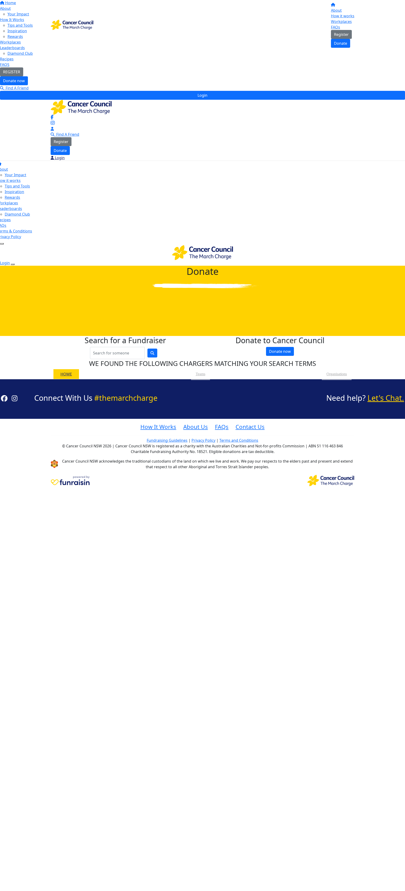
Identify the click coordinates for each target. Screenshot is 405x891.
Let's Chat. (386, 398)
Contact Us (250, 427)
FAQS (4, 64)
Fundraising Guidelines (167, 440)
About (336, 10)
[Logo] (72, 24)
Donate (340, 43)
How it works (342, 15)
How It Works (158, 427)
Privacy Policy (203, 440)
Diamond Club (20, 53)
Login (202, 95)
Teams (200, 374)
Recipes (7, 59)
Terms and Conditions (238, 440)
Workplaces (341, 21)
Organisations (336, 374)
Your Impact (15, 174)
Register (341, 34)
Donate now (14, 80)
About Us (195, 427)
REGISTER (11, 71)
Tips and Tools (17, 186)
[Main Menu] (2, 243)
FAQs (335, 27)
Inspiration (14, 191)
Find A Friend (16, 88)
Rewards (12, 197)
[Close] (13, 264)
